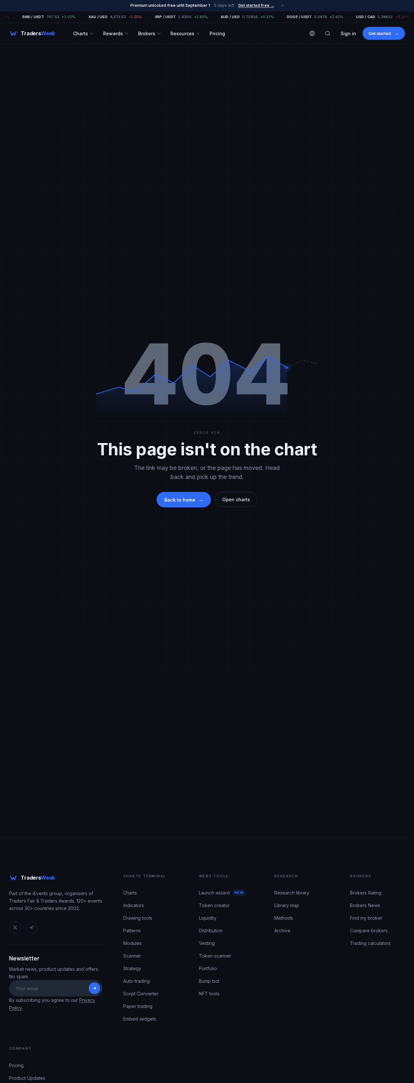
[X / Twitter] (15, 927)
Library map (286, 905)
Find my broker (366, 918)
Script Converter (140, 993)
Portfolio (208, 968)
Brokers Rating (365, 892)
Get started (383, 33)
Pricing (217, 33)
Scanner (132, 955)
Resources (182, 33)
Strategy (132, 968)
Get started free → (256, 5)
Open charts (236, 499)
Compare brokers (369, 930)
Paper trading (137, 1006)
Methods (283, 918)
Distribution (211, 930)
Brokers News (365, 905)
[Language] (312, 33)
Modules (132, 943)
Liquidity (207, 918)
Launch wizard (214, 892)
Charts (80, 33)
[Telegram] (31, 927)
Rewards (113, 33)
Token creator (214, 905)
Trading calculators (370, 943)
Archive (282, 930)
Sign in (348, 33)
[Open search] (327, 33)
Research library (291, 892)
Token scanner (215, 955)
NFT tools (209, 993)
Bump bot (209, 981)
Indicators (133, 905)
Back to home (183, 499)
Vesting (207, 943)
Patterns (132, 930)
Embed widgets (139, 1019)
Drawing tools (137, 918)
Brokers (146, 33)
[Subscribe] (94, 988)
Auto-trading (136, 981)
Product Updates (27, 1078)
